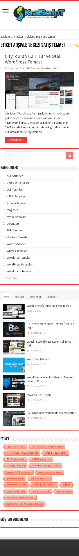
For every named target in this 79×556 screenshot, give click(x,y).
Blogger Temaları (18, 182)
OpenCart (13, 223)
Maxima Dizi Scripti (39, 395)
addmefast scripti (15, 478)
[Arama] (69, 155)
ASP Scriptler (15, 176)
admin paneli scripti (16, 484)
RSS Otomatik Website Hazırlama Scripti (51, 412)
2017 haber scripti (41, 459)
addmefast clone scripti (50, 472)
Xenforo (12, 278)
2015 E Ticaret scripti (55, 453)
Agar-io (66, 484)
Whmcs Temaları (17, 251)
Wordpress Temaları (19, 271)
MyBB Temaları (16, 216)
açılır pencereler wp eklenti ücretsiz (24, 504)
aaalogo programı (16, 465)
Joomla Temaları (17, 203)
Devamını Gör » (15, 139)
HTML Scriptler (16, 196)
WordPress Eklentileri (20, 264)
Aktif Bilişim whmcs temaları (20, 497)
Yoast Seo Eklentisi (38, 359)
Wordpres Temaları (40, 68)
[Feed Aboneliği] (77, 45)
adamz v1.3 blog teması (19, 472)
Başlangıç (6, 36)
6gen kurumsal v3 (16, 446)
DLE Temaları (15, 189)
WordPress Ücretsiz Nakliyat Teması (49, 305)
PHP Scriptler (15, 230)
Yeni (6, 296)
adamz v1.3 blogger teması (46, 465)
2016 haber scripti (16, 459)
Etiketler (52, 296)
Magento (12, 210)
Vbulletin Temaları (18, 237)
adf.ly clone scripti (40, 478)
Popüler (19, 296)
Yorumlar (35, 296)
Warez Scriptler (16, 244)
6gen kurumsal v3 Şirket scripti (47, 446)
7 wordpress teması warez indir (22, 453)
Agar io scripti (64, 491)
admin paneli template (44, 484)
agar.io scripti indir (16, 491)
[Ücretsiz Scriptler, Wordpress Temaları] (39, 12)
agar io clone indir (41, 491)
